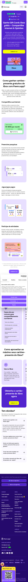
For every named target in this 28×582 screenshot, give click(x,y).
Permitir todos (14, 297)
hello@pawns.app (6, 545)
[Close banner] (1, 2)
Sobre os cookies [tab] (22, 279)
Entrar (21, 6)
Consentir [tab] (4, 279)
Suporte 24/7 (5, 547)
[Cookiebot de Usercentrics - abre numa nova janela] (21, 276)
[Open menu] (25, 7)
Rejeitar (14, 304)
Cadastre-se (14, 51)
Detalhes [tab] (13, 279)
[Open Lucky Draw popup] (2, 564)
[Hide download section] (13, 568)
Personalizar (13, 301)
